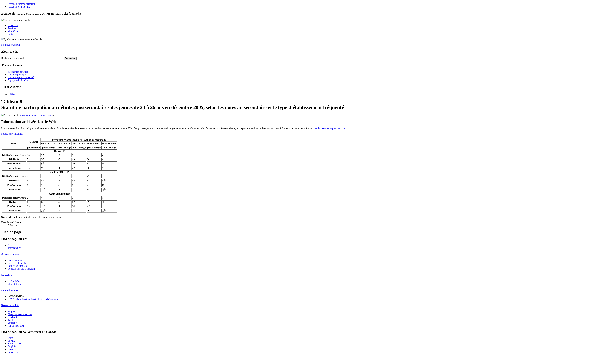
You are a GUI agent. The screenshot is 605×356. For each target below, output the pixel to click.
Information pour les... (19, 71)
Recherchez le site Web (12, 58)
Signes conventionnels (12, 133)
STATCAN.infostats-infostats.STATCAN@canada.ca (34, 299)
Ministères (13, 31)
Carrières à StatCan (17, 265)
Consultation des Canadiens (21, 268)
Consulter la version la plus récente (35, 115)
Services (12, 28)
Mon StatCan (14, 284)
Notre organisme (16, 260)
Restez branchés (10, 305)
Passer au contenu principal (21, 4)
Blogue (11, 311)
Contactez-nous (9, 290)
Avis (10, 245)
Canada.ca (13, 25)
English (11, 34)
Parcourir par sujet (17, 74)
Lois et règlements (17, 263)
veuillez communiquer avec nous (330, 128)
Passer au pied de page (19, 6)
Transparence (14, 248)
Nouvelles (6, 275)
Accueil (11, 93)
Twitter (11, 320)
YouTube (12, 323)
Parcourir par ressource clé (21, 77)
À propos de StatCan (18, 80)
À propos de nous (10, 254)
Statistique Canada (10, 44)
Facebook (12, 317)
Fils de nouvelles (16, 325)
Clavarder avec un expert (20, 314)
